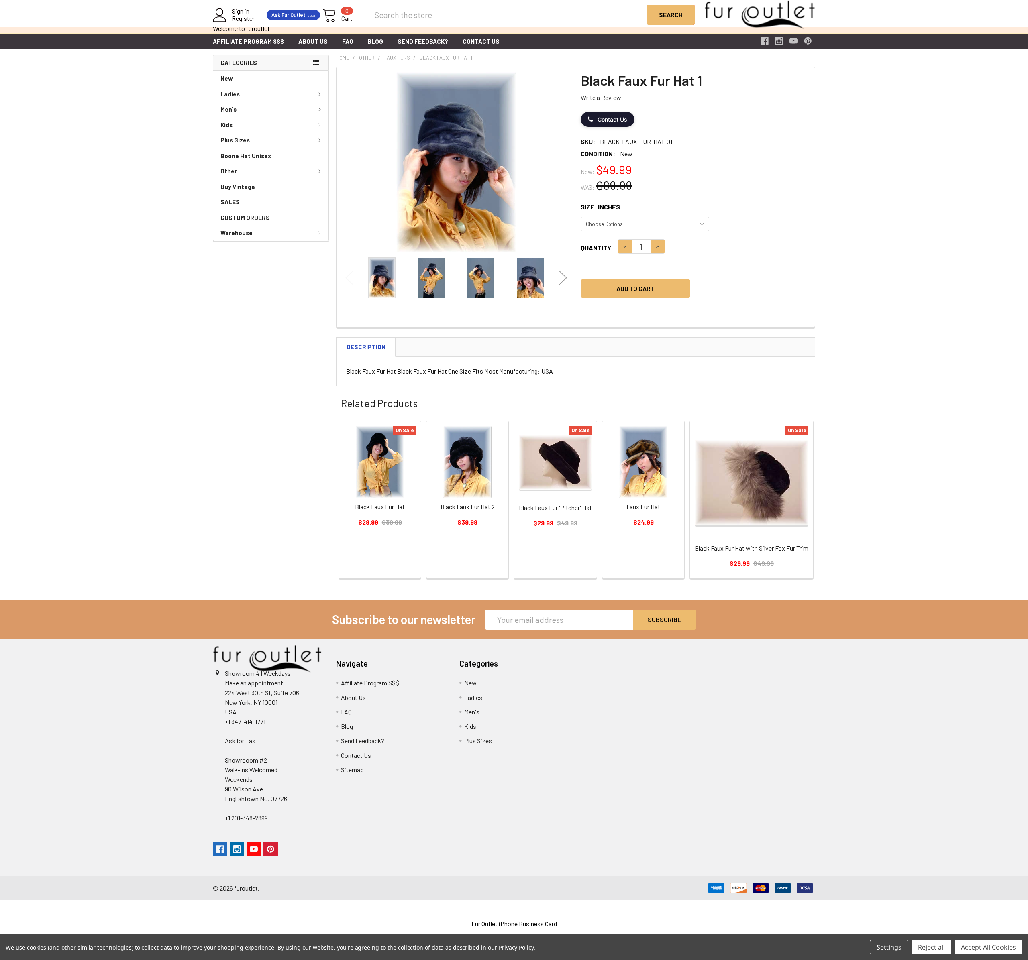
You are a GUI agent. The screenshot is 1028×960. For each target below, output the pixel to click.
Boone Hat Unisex (245, 155)
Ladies (230, 94)
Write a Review (601, 97)
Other (228, 171)
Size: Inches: (601, 207)
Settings (889, 947)
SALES (230, 201)
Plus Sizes (235, 140)
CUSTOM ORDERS (245, 217)
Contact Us (481, 41)
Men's (228, 109)
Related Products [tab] (379, 403)
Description (366, 346)
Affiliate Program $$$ (248, 41)
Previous (349, 278)
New (226, 78)
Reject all (931, 947)
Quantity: (597, 248)
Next (563, 278)
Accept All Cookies (988, 947)
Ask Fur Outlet (293, 15)
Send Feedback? (423, 41)
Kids (226, 124)
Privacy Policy (516, 947)
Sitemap (352, 769)
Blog (375, 41)
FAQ (347, 41)
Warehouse (236, 232)
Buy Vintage (237, 186)
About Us (313, 41)
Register (243, 18)
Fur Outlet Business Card (514, 923)
